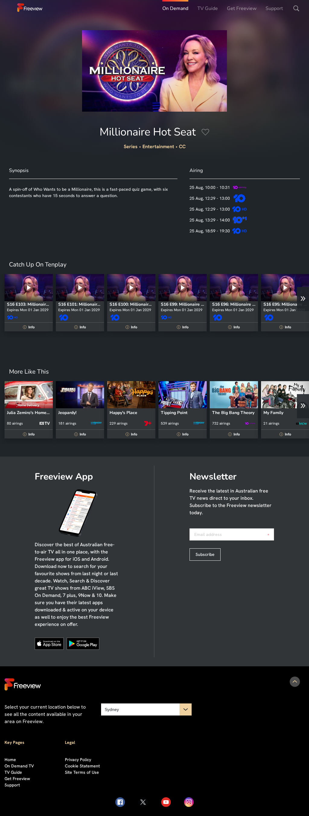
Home (10, 759)
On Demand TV (19, 766)
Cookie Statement (82, 766)
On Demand (175, 8)
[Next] (303, 299)
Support (274, 8)
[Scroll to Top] (295, 682)
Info (29, 327)
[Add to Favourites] (205, 133)
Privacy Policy (78, 759)
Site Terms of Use (82, 772)
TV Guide (207, 8)
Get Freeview (241, 8)
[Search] (296, 8)
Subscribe (205, 554)
